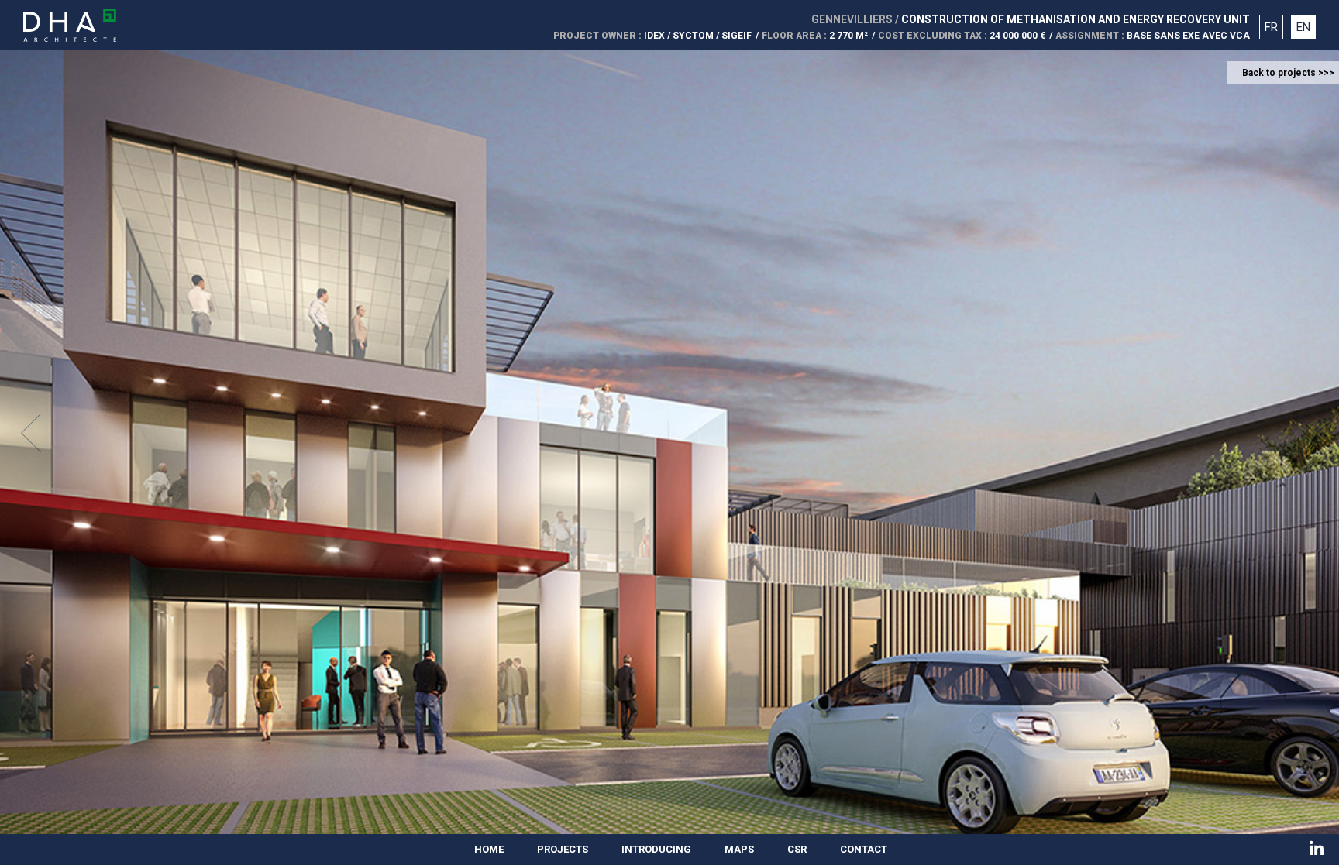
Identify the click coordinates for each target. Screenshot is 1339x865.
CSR (797, 849)
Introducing (656, 849)
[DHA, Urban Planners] (69, 25)
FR (1271, 27)
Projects (562, 849)
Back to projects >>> (1288, 72)
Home (489, 849)
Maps (739, 849)
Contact (863, 849)
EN (1303, 27)
